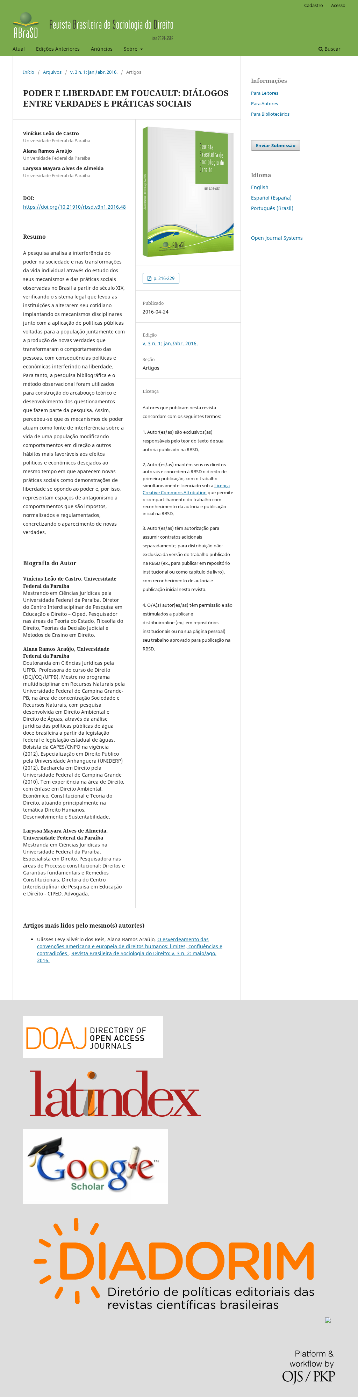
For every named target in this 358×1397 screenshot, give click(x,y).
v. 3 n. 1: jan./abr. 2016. (93, 72)
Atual (19, 48)
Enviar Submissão (275, 145)
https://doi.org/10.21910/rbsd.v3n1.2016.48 (74, 206)
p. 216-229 (163, 278)
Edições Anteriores (58, 48)
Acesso (338, 5)
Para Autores (264, 103)
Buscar (332, 48)
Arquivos (52, 72)
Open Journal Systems (277, 238)
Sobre (131, 48)
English (259, 187)
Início (28, 72)
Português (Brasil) (272, 208)
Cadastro (313, 5)
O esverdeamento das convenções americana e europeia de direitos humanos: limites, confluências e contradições (129, 946)
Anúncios (102, 48)
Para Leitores (264, 93)
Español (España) (271, 197)
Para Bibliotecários (270, 114)
